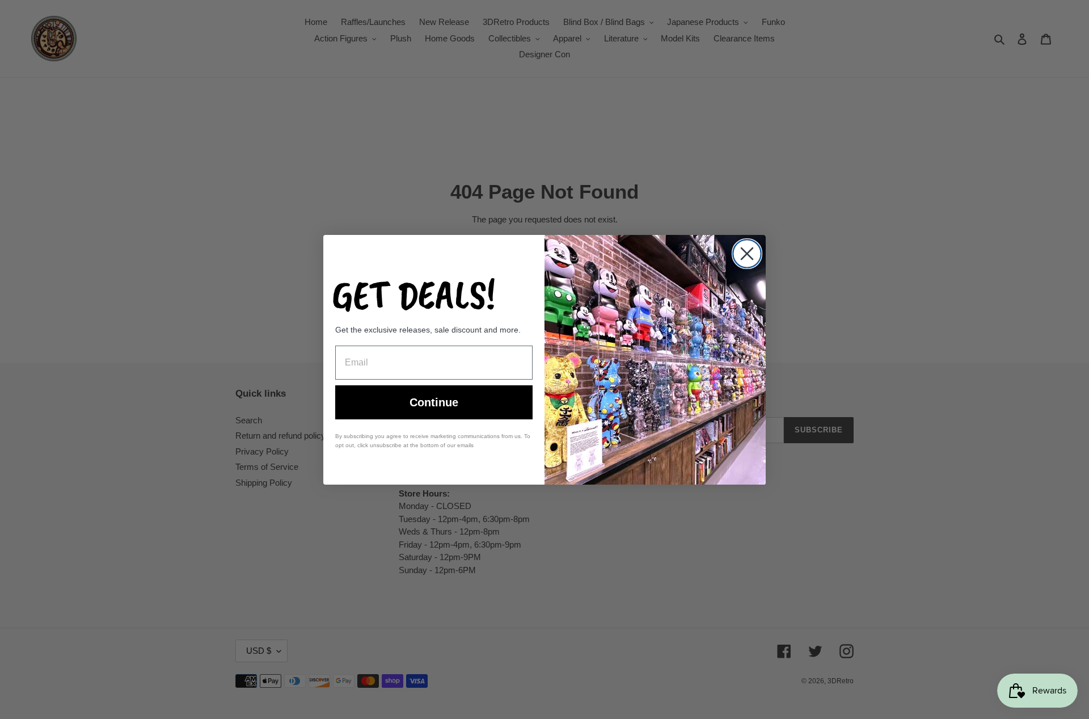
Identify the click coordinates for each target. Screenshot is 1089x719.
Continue (434, 402)
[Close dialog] (747, 253)
